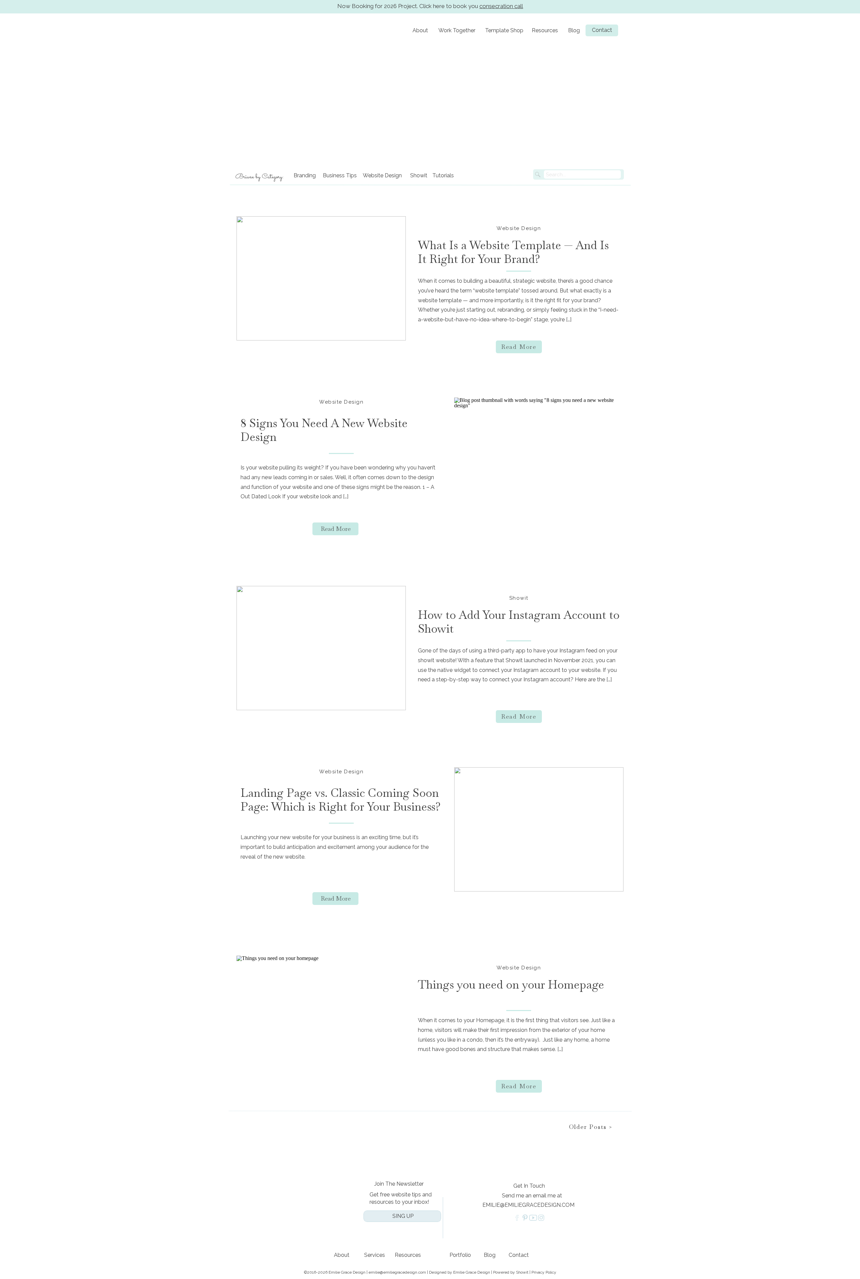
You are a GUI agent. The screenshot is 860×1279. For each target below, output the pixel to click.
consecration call (501, 6)
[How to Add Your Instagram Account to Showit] (321, 648)
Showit (518, 598)
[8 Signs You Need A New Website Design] (539, 460)
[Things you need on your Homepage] (321, 1018)
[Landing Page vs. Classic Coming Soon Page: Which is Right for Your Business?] (539, 829)
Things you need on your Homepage (511, 984)
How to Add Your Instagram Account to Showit (518, 621)
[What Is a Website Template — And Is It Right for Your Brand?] (321, 278)
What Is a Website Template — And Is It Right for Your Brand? (513, 252)
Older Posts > (591, 1127)
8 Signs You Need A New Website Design (324, 430)
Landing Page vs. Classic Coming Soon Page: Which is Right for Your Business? (341, 799)
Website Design (519, 228)
